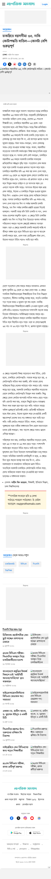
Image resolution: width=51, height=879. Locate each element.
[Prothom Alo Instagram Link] (26, 818)
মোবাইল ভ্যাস (27, 804)
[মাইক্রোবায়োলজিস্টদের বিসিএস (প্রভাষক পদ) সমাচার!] (39, 698)
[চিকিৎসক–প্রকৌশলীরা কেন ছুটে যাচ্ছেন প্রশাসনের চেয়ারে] (39, 640)
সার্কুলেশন (36, 844)
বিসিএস (24, 564)
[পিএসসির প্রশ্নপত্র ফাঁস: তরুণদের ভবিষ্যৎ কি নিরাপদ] (39, 735)
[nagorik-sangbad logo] (25, 789)
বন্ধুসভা (21, 799)
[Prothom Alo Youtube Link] (33, 818)
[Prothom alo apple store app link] (35, 833)
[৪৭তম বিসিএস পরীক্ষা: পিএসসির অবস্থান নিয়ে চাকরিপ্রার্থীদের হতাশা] (39, 659)
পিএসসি (36, 564)
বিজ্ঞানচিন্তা (37, 794)
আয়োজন (7, 29)
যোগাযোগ (23, 849)
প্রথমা (18, 804)
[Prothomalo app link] (16, 833)
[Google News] (39, 818)
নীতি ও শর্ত (11, 849)
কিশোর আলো (26, 794)
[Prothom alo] (21, 4)
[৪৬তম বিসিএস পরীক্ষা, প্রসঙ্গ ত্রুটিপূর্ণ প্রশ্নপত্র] (39, 768)
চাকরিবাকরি (9, 564)
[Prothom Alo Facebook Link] (13, 818)
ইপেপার (41, 799)
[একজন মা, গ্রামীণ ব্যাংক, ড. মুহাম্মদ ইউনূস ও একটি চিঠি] (39, 716)
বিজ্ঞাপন (26, 844)
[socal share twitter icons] (10, 65)
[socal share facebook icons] (5, 65)
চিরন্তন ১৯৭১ (31, 799)
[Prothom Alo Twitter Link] (19, 818)
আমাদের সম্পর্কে (13, 844)
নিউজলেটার (35, 849)
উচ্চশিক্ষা (8, 570)
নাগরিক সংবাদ (13, 794)
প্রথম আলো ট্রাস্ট (11, 799)
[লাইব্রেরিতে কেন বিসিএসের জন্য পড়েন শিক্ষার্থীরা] (39, 752)
